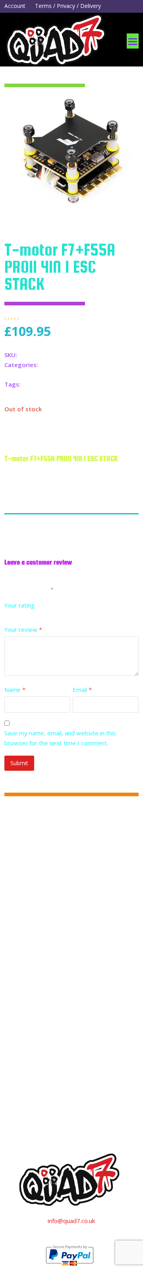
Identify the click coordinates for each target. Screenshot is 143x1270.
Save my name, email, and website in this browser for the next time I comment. (60, 738)
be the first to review (64, 318)
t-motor (59, 384)
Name (14, 690)
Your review (23, 629)
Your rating (19, 605)
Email (82, 690)
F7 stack (33, 384)
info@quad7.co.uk (71, 1221)
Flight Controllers (63, 365)
